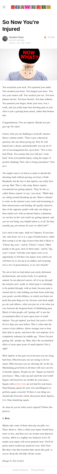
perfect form (20, 383)
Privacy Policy (38, 470)
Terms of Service (20, 470)
